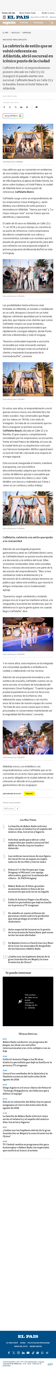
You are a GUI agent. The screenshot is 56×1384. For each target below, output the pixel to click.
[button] (36, 107)
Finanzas (38, 22)
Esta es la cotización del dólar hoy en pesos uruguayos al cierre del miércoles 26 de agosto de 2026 (27, 1105)
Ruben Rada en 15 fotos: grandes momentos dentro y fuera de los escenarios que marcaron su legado (28, 889)
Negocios (16, 33)
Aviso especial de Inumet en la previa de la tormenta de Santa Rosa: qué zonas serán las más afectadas (30, 932)
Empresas (27, 33)
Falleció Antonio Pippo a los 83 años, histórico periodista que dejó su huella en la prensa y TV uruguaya (29, 902)
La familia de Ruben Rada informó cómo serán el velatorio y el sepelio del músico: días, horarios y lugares (30, 829)
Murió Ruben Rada (27, 13)
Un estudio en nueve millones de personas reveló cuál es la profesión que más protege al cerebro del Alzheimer (28, 917)
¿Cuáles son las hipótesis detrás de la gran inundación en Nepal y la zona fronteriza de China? (29, 959)
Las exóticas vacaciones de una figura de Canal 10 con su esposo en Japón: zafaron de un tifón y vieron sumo (29, 859)
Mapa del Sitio (21, 1346)
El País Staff (12, 1343)
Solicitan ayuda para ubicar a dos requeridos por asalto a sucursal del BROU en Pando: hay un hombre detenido (28, 844)
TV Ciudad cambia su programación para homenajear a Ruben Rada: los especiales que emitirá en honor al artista (26, 1147)
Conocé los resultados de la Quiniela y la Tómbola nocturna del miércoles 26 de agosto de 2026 (25, 1076)
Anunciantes (36, 1346)
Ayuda (23, 1343)
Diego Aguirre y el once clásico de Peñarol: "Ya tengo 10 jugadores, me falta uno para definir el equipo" (27, 1090)
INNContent (9, 809)
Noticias (23, 22)
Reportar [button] (29, 794)
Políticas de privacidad (39, 1343)
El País (6, 33)
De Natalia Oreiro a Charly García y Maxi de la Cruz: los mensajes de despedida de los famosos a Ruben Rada (30, 946)
